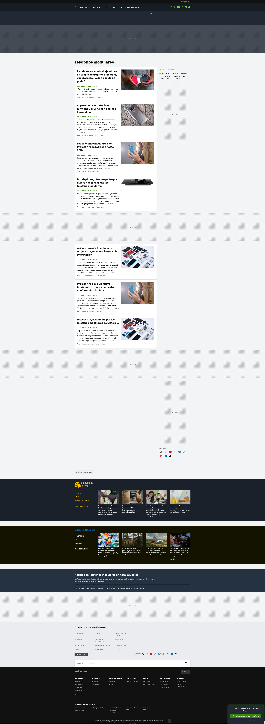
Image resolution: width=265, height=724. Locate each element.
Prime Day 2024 (110, 588)
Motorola (175, 74)
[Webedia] (185, 1)
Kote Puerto (86, 171)
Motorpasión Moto (149, 684)
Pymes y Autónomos (180, 685)
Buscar (186, 663)
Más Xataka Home (81, 506)
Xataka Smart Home (79, 691)
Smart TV (78, 497)
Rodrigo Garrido (87, 207)
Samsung (167, 76)
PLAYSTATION (79, 536)
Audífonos (176, 76)
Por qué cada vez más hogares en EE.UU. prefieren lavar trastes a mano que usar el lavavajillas (132, 509)
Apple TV (169, 79)
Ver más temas (81, 654)
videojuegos (99, 649)
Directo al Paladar (132, 681)
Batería (177, 79)
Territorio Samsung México (133, 7)
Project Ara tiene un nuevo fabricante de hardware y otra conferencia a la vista (96, 287)
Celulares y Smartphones (87, 86)
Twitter (174, 7)
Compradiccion (165, 687)
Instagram (182, 7)
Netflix (162, 79)
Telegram (179, 451)
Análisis (100, 588)
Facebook (171, 7)
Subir (184, 672)
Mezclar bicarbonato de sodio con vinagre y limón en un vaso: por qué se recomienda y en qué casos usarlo (180, 509)
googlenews (185, 7)
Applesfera (78, 687)
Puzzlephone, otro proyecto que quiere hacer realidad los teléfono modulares (97, 182)
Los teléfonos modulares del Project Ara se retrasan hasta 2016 (95, 146)
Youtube (178, 7)
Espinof (111, 684)
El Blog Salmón (182, 681)
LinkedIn (165, 455)
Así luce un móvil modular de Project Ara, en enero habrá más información (97, 251)
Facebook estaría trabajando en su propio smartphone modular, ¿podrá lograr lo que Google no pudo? (97, 76)
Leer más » (89, 94)
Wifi (184, 76)
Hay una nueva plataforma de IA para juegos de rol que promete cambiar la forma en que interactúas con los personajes (156, 553)
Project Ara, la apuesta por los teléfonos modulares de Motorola (98, 321)
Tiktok (189, 7)
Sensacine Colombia (112, 711)
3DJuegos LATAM (97, 708)
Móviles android (139, 588)
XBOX (76, 540)
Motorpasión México (147, 708)
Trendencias (164, 681)
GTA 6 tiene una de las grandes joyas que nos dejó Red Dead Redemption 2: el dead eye (131, 552)
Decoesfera (164, 684)
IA (160, 76)
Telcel (117, 649)
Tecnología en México (125, 588)
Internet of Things (82, 500)
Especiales (79, 639)
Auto (115, 7)
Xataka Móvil (79, 684)
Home (106, 7)
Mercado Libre (164, 74)
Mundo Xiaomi (79, 695)
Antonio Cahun (87, 97)
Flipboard (161, 455)
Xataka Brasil (79, 711)
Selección (84, 7)
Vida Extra (95, 684)
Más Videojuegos (81, 549)
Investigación (90, 588)
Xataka (77, 681)
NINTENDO (78, 543)
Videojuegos (85, 530)
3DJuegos (95, 681)
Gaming (96, 7)
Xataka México (80, 708)
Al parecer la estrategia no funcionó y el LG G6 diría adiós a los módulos (96, 108)
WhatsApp (184, 74)
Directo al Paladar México (132, 708)
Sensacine (112, 681)
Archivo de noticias (85, 472)
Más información (148, 722)
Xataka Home (85, 485)
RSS (184, 451)
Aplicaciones (119, 639)
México (77, 649)
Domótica (78, 493)
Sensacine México (115, 708)
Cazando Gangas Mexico (121, 634)
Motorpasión (147, 681)
